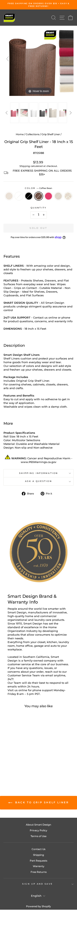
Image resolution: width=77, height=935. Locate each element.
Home (20, 134)
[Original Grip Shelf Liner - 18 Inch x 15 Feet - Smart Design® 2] (24, 112)
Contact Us (38, 849)
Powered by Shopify (38, 906)
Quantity (38, 207)
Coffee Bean (38, 196)
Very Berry (48, 196)
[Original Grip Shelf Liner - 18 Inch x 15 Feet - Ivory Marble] (19, 766)
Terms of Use (38, 836)
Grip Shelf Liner (50, 134)
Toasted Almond (9, 196)
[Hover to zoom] (38, 60)
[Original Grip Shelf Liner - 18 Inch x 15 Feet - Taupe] (14, 766)
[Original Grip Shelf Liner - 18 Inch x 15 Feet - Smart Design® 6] (62, 112)
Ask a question (38, 481)
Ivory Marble (68, 196)
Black (29, 196)
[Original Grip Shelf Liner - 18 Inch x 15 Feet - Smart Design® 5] (52, 112)
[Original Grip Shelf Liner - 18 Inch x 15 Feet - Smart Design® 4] (43, 112)
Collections (32, 134)
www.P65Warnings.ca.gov (38, 462)
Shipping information (38, 473)
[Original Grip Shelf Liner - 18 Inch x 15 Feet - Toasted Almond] (7, 762)
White (19, 196)
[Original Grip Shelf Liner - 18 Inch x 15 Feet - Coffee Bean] (21, 762)
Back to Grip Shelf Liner (41, 802)
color (38, 188)
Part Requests (38, 860)
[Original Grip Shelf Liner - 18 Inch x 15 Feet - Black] (16, 762)
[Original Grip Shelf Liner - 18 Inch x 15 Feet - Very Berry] (26, 762)
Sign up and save (37, 884)
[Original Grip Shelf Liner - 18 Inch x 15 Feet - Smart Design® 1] (14, 112)
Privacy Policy (38, 830)
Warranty (38, 866)
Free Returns (39, 871)
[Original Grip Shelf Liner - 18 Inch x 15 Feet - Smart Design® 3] (33, 112)
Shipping (25, 166)
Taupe (58, 196)
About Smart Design (38, 824)
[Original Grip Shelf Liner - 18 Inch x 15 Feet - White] (12, 762)
